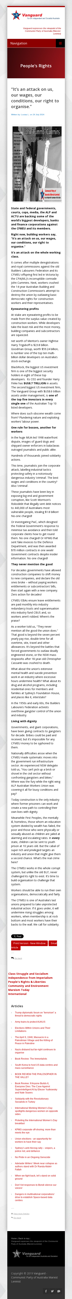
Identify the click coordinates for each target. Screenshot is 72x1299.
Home (14, 1238)
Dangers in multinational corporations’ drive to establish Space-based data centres (35, 1197)
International (17, 994)
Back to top (23, 1238)
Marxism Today (19, 990)
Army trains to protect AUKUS (30, 1022)
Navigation (18, 43)
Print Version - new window (29, 943)
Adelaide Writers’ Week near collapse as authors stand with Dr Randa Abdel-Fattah (36, 1166)
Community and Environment (28, 986)
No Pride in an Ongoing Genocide (32, 1157)
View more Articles (21, 1214)
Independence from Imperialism (30, 978)
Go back (18, 958)
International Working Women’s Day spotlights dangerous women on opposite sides (36, 1111)
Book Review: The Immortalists (31, 1058)
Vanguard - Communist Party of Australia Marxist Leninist (34, 1277)
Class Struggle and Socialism (28, 974)
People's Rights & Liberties (27, 982)
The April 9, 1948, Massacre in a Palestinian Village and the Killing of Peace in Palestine (34, 1040)
